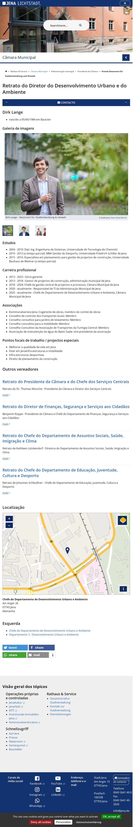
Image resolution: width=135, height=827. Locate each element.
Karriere (14, 733)
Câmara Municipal (19, 57)
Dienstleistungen (60, 714)
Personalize (63, 822)
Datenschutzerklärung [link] (88, 822)
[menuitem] (21, 708)
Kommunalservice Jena (23, 722)
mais (5, 395)
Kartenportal (17, 745)
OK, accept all (111, 816)
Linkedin (56, 795)
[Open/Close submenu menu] (126, 57)
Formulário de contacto (121, 779)
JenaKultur (15, 702)
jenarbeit (14, 706)
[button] (15, 647)
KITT (11, 710)
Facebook (36, 783)
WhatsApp (35, 806)
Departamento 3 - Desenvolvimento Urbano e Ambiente (44, 634)
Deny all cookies (41, 822)
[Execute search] (80, 25)
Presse (13, 737)
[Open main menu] (125, 3)
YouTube (56, 783)
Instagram (35, 795)
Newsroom (16, 741)
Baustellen (15, 749)
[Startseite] (6, 71)
